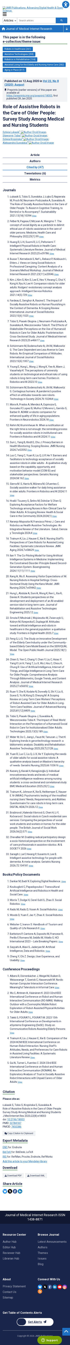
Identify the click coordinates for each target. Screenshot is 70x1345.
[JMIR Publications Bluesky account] (40, 1287)
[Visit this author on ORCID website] (33, 132)
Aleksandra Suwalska (15, 142)
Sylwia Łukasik (11, 132)
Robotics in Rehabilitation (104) (20, 59)
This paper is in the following (24, 39)
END (5, 1147)
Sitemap (8, 1297)
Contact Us (9, 1292)
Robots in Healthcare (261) (17, 49)
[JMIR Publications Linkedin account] (55, 1287)
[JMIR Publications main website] (33, 9)
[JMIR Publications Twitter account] (45, 1287)
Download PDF (14, 1175)
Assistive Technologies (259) (19, 54)
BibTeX (7, 1152)
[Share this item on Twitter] (10, 1191)
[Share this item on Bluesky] (5, 1191)
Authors (42, 1247)
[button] (66, 4)
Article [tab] (35, 155)
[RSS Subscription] (40, 1291)
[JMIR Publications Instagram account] (64, 1287)
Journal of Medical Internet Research (28, 29)
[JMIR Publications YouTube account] (59, 1287)
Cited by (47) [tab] (35, 167)
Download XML (37, 1175)
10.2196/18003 (16, 1119)
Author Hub (10, 1241)
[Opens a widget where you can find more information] (49, 1340)
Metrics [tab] (35, 179)
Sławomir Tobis (12, 135)
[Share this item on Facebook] (15, 1191)
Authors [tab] (35, 161)
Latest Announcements (52, 1241)
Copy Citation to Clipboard (20, 1133)
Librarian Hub (11, 1258)
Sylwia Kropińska (13, 139)
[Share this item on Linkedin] (20, 1191)
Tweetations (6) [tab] (35, 173)
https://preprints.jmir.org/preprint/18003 (29, 95)
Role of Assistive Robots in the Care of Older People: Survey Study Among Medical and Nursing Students (33, 116)
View (34, 216)
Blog (40, 1264)
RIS (5, 1156)
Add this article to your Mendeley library (25, 1161)
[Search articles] (61, 20)
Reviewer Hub (11, 1253)
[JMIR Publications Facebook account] (50, 1287)
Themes (43, 1253)
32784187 (15, 1123)
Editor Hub (9, 1247)
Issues (42, 1258)
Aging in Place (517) (14, 70)
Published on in (31, 82)
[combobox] (36, 20)
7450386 (16, 1126)
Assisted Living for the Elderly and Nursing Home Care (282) (34, 64)
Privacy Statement (14, 1286)
